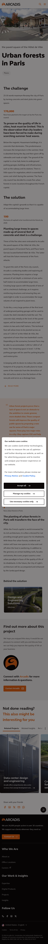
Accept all (21, 486)
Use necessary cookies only (22, 502)
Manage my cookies (21, 494)
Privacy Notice (11, 476)
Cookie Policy (29, 476)
